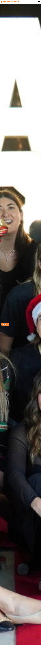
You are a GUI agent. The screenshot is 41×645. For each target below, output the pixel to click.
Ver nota (5, 324)
